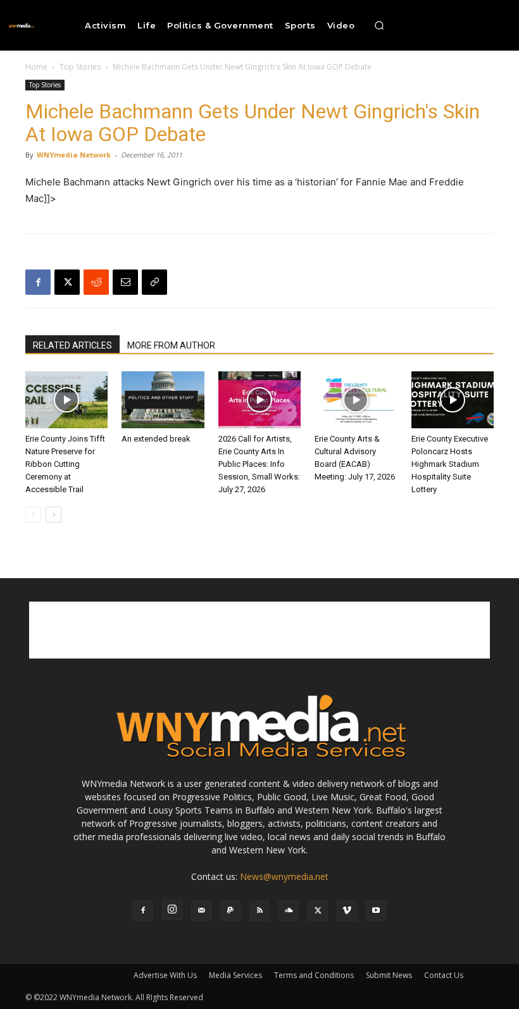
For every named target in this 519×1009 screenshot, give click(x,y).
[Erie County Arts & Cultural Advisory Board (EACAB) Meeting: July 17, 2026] (356, 399)
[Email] (125, 282)
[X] (67, 282)
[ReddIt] (96, 282)
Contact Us (443, 975)
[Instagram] (172, 910)
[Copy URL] (154, 282)
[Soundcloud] (288, 911)
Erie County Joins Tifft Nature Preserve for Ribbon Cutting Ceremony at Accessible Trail (65, 464)
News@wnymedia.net (284, 876)
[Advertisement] (259, 630)
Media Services (235, 975)
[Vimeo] (347, 911)
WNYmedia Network (74, 154)
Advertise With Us (165, 975)
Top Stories (80, 66)
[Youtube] (376, 911)
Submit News (389, 975)
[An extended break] (163, 399)
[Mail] (201, 911)
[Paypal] (230, 911)
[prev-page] (33, 515)
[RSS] (259, 911)
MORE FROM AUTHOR (171, 345)
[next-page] (53, 515)
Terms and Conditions (314, 975)
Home (36, 66)
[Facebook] (38, 282)
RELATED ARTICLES (72, 345)
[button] (379, 25)
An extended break (156, 438)
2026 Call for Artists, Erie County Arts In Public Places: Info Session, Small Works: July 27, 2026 (259, 464)
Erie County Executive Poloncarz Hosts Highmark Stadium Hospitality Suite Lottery (449, 464)
